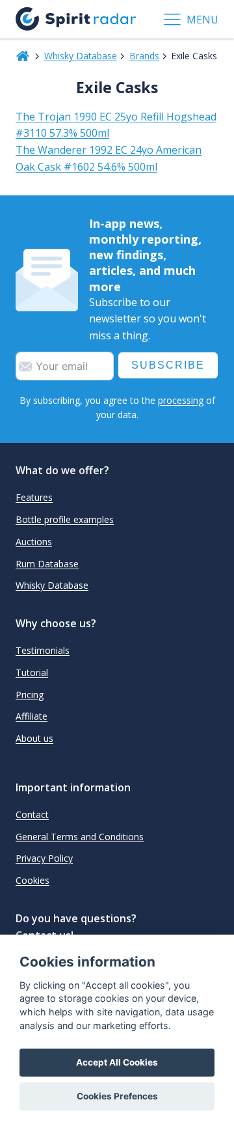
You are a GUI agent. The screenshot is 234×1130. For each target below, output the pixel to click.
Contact (32, 814)
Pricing (30, 694)
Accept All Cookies (117, 1062)
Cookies (32, 880)
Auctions (34, 541)
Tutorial (32, 672)
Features (34, 497)
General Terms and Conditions (80, 836)
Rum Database (47, 564)
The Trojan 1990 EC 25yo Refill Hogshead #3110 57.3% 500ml (116, 125)
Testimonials (43, 650)
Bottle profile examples (65, 519)
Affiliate (31, 716)
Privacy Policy (44, 858)
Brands (144, 55)
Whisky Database (80, 55)
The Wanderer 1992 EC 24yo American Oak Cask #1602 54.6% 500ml (109, 158)
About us (34, 738)
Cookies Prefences (117, 1096)
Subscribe (168, 365)
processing (180, 400)
